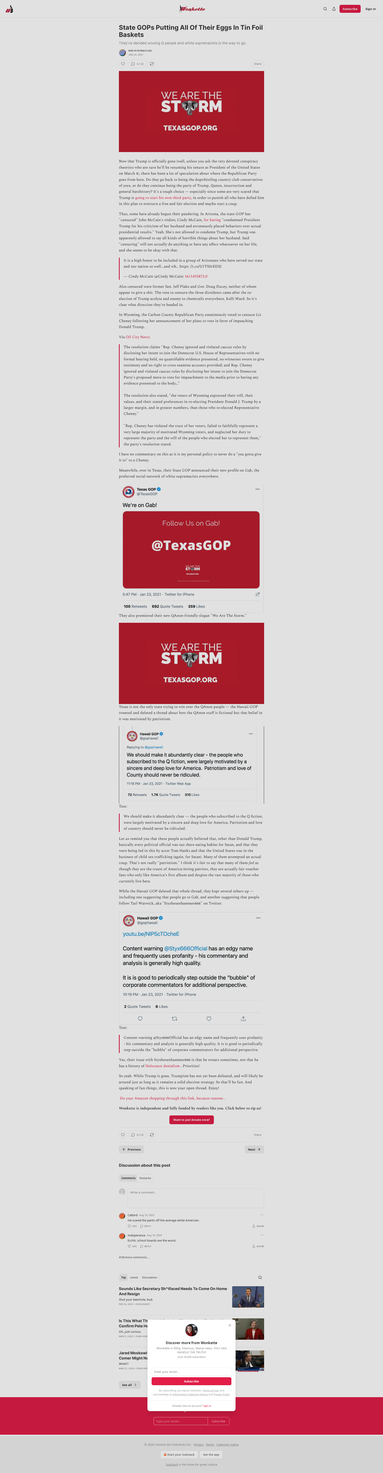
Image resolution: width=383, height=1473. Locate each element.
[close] (230, 1325)
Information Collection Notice (190, 1394)
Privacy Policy (222, 1394)
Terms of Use (210, 1390)
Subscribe (191, 1381)
